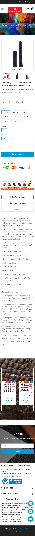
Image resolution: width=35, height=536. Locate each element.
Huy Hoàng (9, 398)
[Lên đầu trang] (28, 531)
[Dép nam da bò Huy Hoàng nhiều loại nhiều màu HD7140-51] (9, 387)
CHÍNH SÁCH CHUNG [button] (9, 494)
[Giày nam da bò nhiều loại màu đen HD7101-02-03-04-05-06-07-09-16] (26, 387)
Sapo (21, 532)
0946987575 (12, 163)
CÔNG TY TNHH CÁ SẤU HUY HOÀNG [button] (15, 465)
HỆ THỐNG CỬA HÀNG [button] (10, 499)
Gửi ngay (17, 452)
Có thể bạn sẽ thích (17, 375)
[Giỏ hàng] (32, 8)
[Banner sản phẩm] (17, 184)
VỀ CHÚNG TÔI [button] (7, 488)
